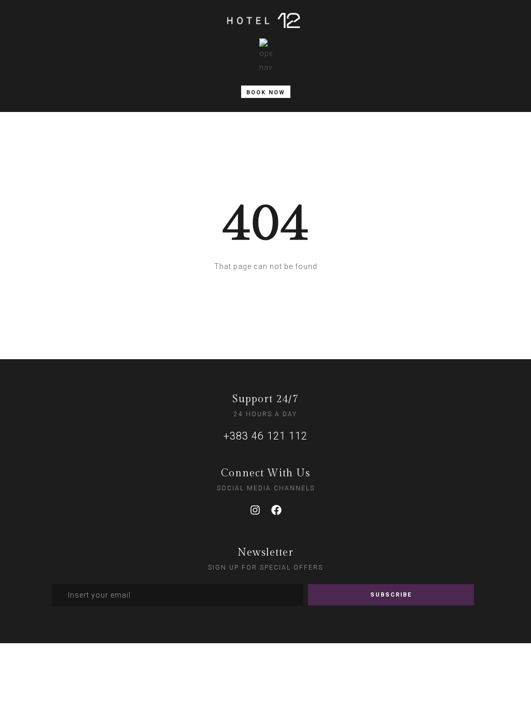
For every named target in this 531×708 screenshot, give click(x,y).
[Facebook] (276, 510)
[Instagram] (255, 510)
